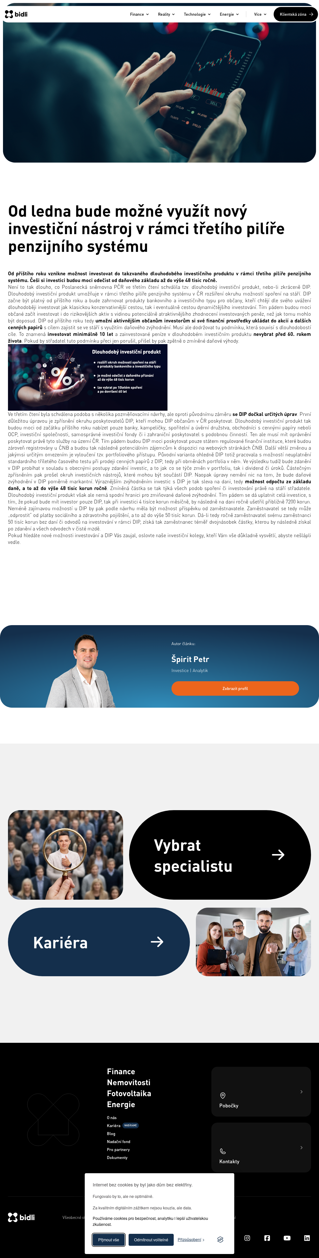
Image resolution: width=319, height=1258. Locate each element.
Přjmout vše (108, 1240)
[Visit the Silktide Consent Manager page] (220, 1240)
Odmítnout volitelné (151, 1240)
